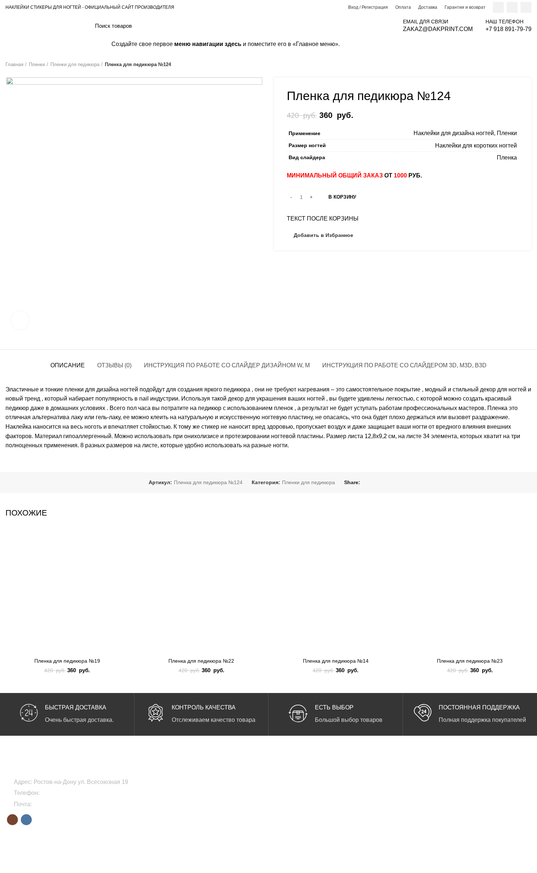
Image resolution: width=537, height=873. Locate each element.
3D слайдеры (290, 794)
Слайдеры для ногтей (210, 782)
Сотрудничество (472, 794)
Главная (14, 64)
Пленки (37, 64)
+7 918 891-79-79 (64, 793)
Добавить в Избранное (323, 235)
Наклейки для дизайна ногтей (454, 133)
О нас (460, 782)
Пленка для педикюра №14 (336, 661)
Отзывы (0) (114, 365)
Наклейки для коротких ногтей (476, 145)
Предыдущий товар (513, 64)
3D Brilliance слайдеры (301, 782)
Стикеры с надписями (300, 819)
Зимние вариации (384, 794)
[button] (123, 559)
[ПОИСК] (382, 25)
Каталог (462, 806)
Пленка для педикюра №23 (470, 661)
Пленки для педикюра (74, 64)
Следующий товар (528, 64)
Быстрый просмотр (123, 575)
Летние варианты (384, 782)
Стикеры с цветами (297, 806)
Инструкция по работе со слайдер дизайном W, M (227, 365)
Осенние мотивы (383, 819)
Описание (67, 365)
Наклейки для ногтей (209, 794)
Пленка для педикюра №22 (201, 661)
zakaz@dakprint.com (60, 804)
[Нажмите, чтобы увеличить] (20, 320)
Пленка (507, 157)
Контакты (464, 819)
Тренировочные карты (211, 819)
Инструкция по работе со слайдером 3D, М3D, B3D (404, 365)
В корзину (342, 197)
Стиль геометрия (383, 806)
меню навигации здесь (207, 44)
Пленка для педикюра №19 (67, 661)
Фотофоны (197, 806)
